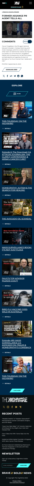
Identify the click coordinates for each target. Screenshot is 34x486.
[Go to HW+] (4, 3)
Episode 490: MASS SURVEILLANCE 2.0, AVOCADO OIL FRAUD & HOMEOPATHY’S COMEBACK (16, 344)
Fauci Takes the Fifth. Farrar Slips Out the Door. (15, 434)
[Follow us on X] (4, 407)
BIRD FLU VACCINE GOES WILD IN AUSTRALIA (14, 311)
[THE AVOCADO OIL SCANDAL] (17, 207)
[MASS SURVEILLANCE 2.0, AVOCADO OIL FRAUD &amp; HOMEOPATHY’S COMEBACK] (17, 329)
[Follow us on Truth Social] (20, 407)
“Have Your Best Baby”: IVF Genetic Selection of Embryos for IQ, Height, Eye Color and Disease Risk (17, 428)
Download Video (11, 69)
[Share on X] (4, 76)
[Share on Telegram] (15, 76)
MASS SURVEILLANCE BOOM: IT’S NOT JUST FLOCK (17, 249)
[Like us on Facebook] (12, 407)
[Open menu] (30, 3)
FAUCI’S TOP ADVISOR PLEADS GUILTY (13, 280)
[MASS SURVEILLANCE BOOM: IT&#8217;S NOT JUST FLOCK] (17, 236)
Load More (17, 390)
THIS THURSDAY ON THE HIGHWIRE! (14, 122)
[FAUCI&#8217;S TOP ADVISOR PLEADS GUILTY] (17, 267)
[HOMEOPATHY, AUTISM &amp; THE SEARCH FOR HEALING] (17, 176)
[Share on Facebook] (7, 76)
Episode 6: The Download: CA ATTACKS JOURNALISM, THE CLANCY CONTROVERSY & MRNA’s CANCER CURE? (16, 155)
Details (7, 128)
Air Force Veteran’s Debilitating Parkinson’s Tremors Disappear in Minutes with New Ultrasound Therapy (16, 446)
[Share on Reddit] (18, 76)
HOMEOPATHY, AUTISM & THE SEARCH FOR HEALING (17, 189)
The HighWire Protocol (17, 482)
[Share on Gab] (11, 76)
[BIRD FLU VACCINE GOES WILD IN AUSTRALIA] (17, 298)
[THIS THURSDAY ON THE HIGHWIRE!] (17, 109)
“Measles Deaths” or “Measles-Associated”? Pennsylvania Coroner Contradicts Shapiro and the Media (16, 420)
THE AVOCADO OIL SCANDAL (16, 219)
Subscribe (23, 465)
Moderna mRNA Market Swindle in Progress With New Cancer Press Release (16, 440)
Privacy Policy (17, 481)
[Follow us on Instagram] (8, 407)
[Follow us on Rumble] (16, 407)
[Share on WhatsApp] (22, 76)
